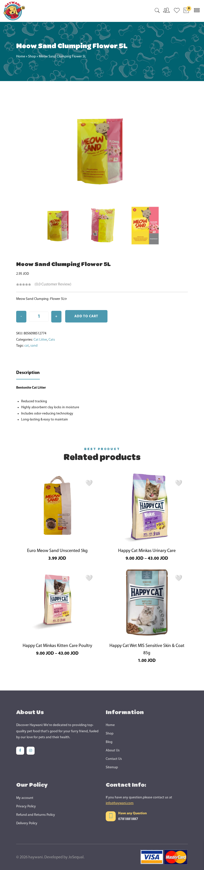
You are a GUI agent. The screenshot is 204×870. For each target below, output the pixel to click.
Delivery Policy (26, 823)
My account (24, 798)
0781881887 (128, 819)
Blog (109, 742)
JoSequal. (76, 857)
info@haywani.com (120, 803)
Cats (52, 340)
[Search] (157, 11)
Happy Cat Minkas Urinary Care (147, 551)
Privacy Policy (26, 806)
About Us (113, 750)
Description (28, 373)
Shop (32, 56)
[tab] (28, 373)
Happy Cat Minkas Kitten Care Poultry (57, 646)
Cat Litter (40, 340)
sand (34, 346)
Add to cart (86, 316)
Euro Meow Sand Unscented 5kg (57, 551)
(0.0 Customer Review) (53, 284)
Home (20, 56)
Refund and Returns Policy (35, 815)
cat (26, 346)
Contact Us (114, 759)
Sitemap (112, 767)
